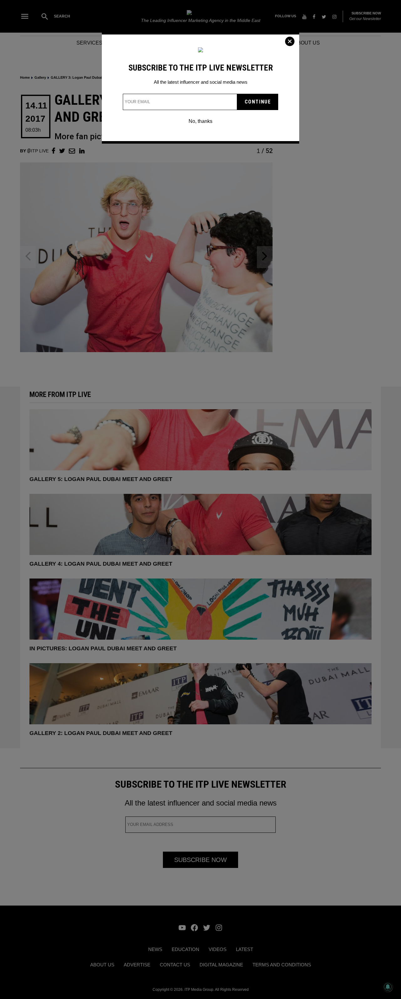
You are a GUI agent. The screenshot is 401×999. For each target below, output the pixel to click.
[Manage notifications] (388, 987)
